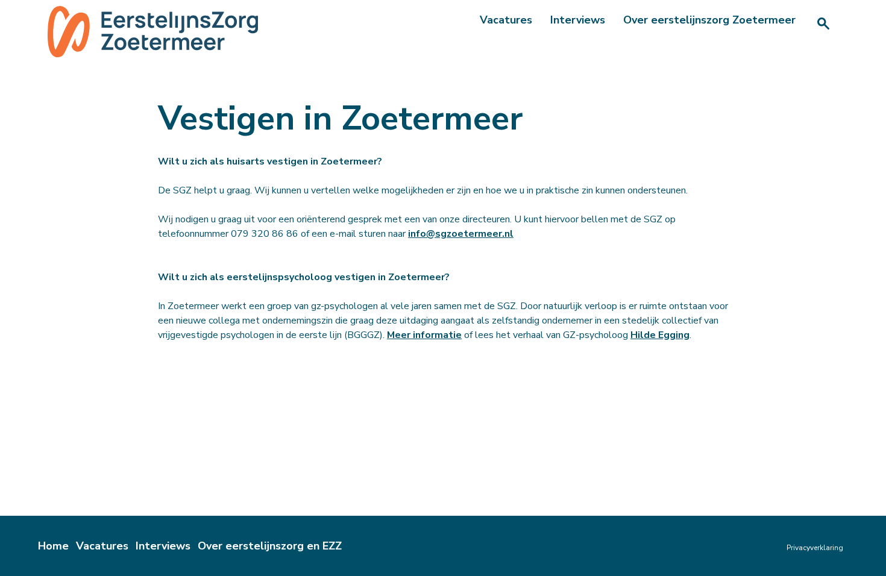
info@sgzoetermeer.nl (461, 233)
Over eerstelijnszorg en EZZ (270, 546)
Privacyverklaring (815, 548)
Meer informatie (424, 335)
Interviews (577, 20)
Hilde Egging (660, 335)
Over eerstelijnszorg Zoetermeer (709, 20)
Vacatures (506, 20)
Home (53, 546)
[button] (823, 23)
